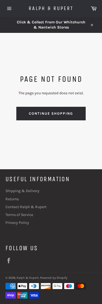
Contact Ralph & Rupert (26, 207)
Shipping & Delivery (22, 191)
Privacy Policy (17, 222)
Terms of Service (19, 214)
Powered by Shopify (53, 278)
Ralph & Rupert (51, 8)
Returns (12, 199)
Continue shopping (51, 113)
